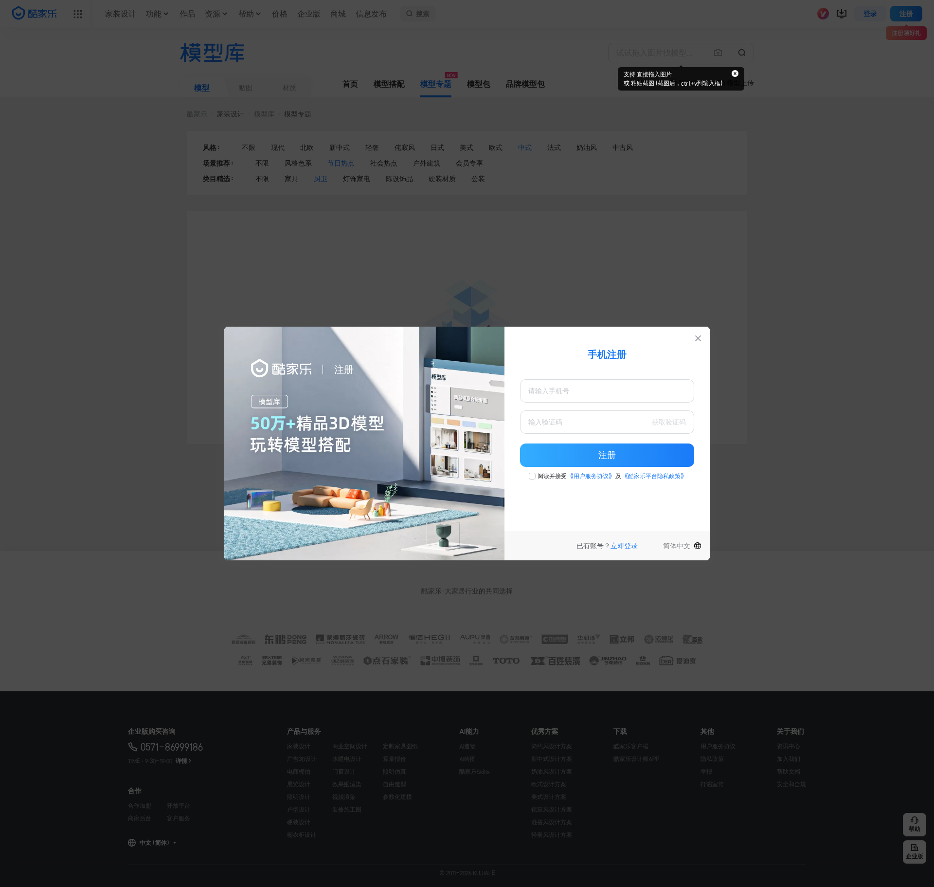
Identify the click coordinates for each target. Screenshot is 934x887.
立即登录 (624, 545)
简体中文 (676, 545)
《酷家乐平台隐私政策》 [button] (654, 476)
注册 (607, 455)
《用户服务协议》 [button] (591, 476)
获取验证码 (669, 422)
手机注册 (607, 354)
